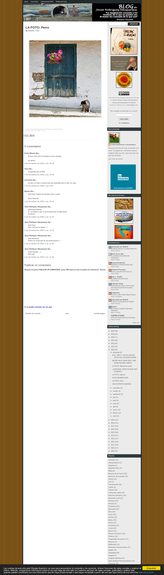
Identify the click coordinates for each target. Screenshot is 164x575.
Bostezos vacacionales (116, 476)
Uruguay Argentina (114, 558)
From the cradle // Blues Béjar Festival (123, 295)
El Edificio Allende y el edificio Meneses (124, 249)
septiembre (117, 394)
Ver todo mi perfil (115, 159)
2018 (113, 423)
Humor (110, 523)
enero (115, 416)
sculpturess (115, 293)
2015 (113, 432)
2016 (113, 429)
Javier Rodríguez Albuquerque (35, 207)
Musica (110, 531)
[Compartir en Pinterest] (33, 135)
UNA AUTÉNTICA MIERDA (121, 384)
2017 (113, 426)
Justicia (111, 528)
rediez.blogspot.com (132, 105)
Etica (110, 512)
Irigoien (114, 307)
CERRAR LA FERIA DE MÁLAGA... (122, 265)
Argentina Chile (113, 468)
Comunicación (113, 484)
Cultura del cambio (114, 493)
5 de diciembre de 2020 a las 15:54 (39, 201)
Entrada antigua (99, 313)
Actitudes (111, 460)
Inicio (26, 2)
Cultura (110, 490)
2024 (113, 337)
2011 (113, 445)
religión (110, 550)
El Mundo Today (117, 284)
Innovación (112, 525)
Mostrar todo (136, 322)
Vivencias (111, 564)
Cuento (110, 487)
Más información (146, 572)
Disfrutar (111, 501)
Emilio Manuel (29, 153)
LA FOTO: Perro (37, 27)
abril (114, 407)
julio (114, 397)
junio (115, 400)
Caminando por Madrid (119, 247)
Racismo (111, 542)
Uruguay (111, 555)
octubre (115, 391)
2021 (113, 346)
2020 (113, 350)
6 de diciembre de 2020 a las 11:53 (39, 217)
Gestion (111, 517)
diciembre (116, 352)
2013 (113, 438)
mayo (115, 403)
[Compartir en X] (29, 135)
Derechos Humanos (115, 495)
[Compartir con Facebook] (31, 135)
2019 (113, 420)
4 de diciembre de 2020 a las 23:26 (39, 175)
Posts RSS (34, 2)
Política (111, 536)
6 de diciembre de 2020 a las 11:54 (39, 244)
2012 (113, 442)
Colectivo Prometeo (118, 270)
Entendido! (151, 568)
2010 (113, 448)
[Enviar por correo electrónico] (24, 135)
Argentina (111, 465)
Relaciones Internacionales (117, 547)
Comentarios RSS (47, 2)
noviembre (117, 388)
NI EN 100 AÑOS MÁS (120, 378)
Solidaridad (112, 553)
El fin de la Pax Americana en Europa (123, 317)
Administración (113, 463)
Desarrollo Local (114, 498)
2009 (113, 451)
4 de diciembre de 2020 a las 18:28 (39, 163)
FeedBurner (125, 123)
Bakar (110, 471)
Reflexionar (112, 544)
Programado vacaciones (116, 539)
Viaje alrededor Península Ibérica (119, 561)
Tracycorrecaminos (118, 263)
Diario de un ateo (117, 254)
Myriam (27, 191)
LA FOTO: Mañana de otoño (122, 366)
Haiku (110, 520)
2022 (113, 343)
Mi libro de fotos (61, 2)
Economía (111, 506)
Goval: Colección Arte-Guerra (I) (121, 272)
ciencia (110, 479)
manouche (28, 180)
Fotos (37, 31)
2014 (113, 435)
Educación (112, 509)
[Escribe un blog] (26, 135)
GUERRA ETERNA (117, 316)
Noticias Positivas (114, 533)
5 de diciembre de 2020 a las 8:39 (38, 186)
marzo (115, 410)
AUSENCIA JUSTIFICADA (119, 279)
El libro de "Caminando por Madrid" (122, 301)
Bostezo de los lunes (115, 473)
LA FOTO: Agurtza (118, 375)
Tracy (26, 169)
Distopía (111, 503)
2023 (113, 340)
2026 (113, 331)
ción (109, 482)
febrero (115, 413)
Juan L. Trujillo (116, 277)
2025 (113, 334)
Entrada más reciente (33, 313)
